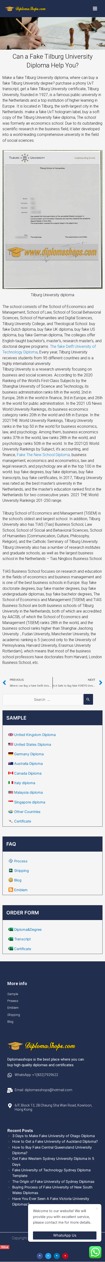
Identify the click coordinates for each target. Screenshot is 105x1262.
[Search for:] (47, 699)
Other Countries (27, 812)
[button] (40, 1256)
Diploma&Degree (28, 929)
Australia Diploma (28, 763)
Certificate (22, 821)
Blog (17, 880)
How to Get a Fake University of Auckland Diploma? (55, 1141)
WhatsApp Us (64, 1235)
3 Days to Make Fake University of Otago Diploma (53, 1136)
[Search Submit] (88, 699)
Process (21, 861)
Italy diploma (24, 783)
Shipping (21, 870)
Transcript (22, 939)
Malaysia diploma (28, 792)
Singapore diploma (29, 802)
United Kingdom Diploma (35, 735)
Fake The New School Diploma (44, 454)
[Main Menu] (95, 8)
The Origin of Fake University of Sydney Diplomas (53, 1181)
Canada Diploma (28, 773)
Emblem (21, 890)
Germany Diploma (29, 754)
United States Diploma (32, 744)
